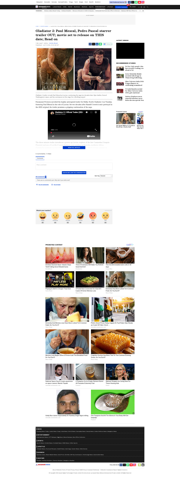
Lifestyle (110, 7)
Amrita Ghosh (53, 43)
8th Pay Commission (76, 454)
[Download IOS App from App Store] (142, 465)
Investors (124, 470)
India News (64, 431)
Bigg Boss (60, 437)
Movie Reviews (68, 437)
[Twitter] (132, 2)
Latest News (57, 7)
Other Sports (73, 443)
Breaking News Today (42, 431)
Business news (41, 454)
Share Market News (51, 454)
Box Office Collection (79, 437)
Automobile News (99, 454)
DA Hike (67, 454)
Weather (39, 460)
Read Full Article (74, 147)
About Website (57, 470)
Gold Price (61, 454)
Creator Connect (121, 7)
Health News (60, 449)
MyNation (98, 2)
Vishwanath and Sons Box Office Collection (107, 10)
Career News (75, 449)
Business (77, 7)
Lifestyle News (41, 449)
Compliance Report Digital (113, 470)
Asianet (43, 464)
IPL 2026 (133, 7)
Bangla (81, 2)
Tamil (76, 2)
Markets (84, 7)
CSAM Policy (82, 470)
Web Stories (83, 449)
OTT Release (52, 437)
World (70, 7)
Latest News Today (55, 431)
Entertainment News (42, 437)
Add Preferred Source (117, 2)
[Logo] (44, 7)
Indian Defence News (101, 431)
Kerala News (90, 431)
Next (143, 11)
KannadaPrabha (62, 2)
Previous (140, 11)
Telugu (71, 2)
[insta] (142, 2)
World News (71, 431)
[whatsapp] (136, 2)
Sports (91, 7)
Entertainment (100, 7)
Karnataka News (81, 431)
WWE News (66, 443)
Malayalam (39, 2)
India (64, 7)
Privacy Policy (74, 470)
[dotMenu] (139, 7)
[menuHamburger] (144, 7)
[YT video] (139, 2)
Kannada (54, 2)
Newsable (47, 2)
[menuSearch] (147, 7)
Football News (57, 443)
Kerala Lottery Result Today (52, 10)
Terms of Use (66, 470)
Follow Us (109, 44)
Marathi (91, 2)
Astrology (68, 449)
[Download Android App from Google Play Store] (139, 465)
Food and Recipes (51, 449)
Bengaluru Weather (69, 460)
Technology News (88, 454)
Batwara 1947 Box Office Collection (131, 10)
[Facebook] (129, 2)
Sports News (40, 443)
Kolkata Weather (66, 10)
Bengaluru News (112, 431)
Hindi (86, 2)
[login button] (142, 7)
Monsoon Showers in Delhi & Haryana (83, 10)
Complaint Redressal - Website (96, 470)
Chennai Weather (58, 460)
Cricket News (48, 443)
